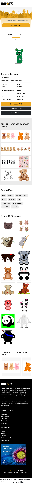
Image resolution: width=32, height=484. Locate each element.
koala (4, 199)
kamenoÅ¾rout (17, 203)
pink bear (6, 310)
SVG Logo (4, 423)
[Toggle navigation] (29, 3)
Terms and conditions (13, 472)
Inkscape (4, 414)
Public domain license (8, 438)
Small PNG (16, 113)
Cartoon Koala (23, 262)
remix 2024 (5, 207)
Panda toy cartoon (24, 309)
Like (16, 39)
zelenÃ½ (14, 207)
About (3, 433)
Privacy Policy (24, 472)
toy (19, 199)
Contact (3, 435)
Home (3, 431)
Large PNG (16, 108)
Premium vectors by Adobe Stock (15, 125)
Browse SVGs (16, 25)
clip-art (18, 196)
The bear (6, 262)
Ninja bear (6, 341)
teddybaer (6, 278)
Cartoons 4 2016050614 (8, 293)
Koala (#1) (6, 246)
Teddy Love (22, 230)
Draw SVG (4, 421)
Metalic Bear (23, 326)
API (5, 472)
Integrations (5, 440)
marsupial (12, 199)
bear (3, 196)
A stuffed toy (23, 294)
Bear (4, 230)
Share (10, 34)
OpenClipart (21, 99)
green (25, 196)
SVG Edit (4, 418)
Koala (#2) (22, 246)
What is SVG (5, 416)
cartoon (10, 196)
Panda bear (6, 326)
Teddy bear (6, 203)
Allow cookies (18, 482)
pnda (20, 278)
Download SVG (16, 104)
